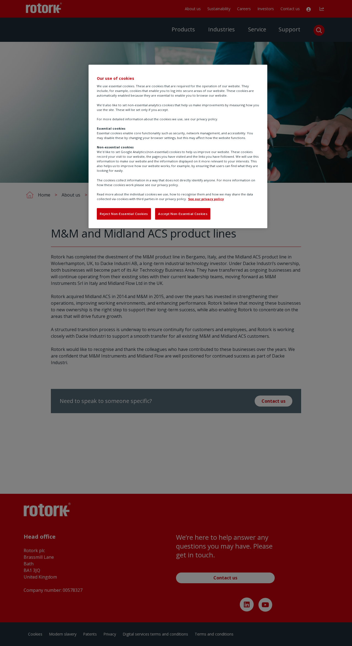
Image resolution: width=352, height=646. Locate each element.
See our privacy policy (206, 199)
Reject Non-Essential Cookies (124, 214)
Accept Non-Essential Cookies (182, 214)
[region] (178, 146)
